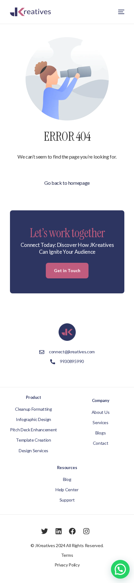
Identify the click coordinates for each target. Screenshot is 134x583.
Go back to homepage (67, 183)
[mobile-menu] (120, 11)
